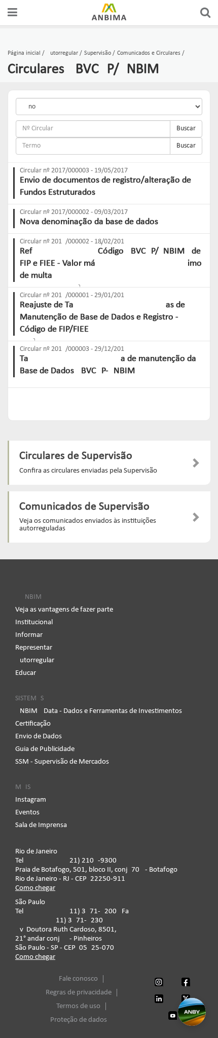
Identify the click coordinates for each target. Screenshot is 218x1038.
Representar (33, 648)
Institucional (34, 622)
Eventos (27, 812)
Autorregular (34, 660)
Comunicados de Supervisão (84, 507)
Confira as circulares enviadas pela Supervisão (88, 471)
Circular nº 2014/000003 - (74, 349)
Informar (29, 635)
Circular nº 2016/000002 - (74, 241)
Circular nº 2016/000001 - (74, 295)
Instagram (30, 800)
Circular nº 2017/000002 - (74, 212)
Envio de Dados (38, 736)
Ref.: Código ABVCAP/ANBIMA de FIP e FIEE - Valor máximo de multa (111, 263)
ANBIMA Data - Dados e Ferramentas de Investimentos (98, 711)
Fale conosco (78, 979)
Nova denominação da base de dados (89, 222)
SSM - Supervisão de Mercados (62, 762)
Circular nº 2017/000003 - (74, 170)
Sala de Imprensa (41, 825)
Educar (25, 673)
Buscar (186, 128)
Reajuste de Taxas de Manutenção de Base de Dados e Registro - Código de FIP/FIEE (102, 317)
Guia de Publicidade (45, 749)
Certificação (33, 724)
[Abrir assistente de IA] (192, 1012)
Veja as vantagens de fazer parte (64, 610)
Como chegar (35, 888)
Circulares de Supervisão (75, 456)
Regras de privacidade (79, 992)
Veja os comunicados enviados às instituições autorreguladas (87, 524)
